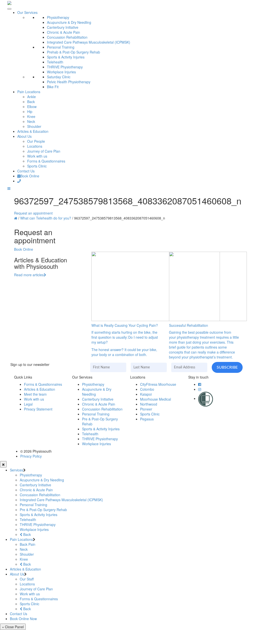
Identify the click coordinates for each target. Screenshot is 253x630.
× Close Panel (13, 626)
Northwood (148, 404)
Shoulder (34, 126)
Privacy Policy (31, 456)
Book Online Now (23, 618)
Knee (31, 116)
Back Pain (27, 544)
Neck (31, 121)
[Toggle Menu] (9, 9)
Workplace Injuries (61, 71)
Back (31, 101)
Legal (28, 404)
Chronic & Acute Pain (63, 32)
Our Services (27, 12)
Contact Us (26, 170)
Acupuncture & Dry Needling (69, 22)
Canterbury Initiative (62, 27)
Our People (36, 141)
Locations (34, 146)
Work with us (37, 156)
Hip (29, 111)
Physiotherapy (58, 17)
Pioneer (146, 409)
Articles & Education (32, 131)
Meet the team (35, 394)
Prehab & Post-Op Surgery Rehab (73, 52)
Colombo (147, 389)
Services (16, 469)
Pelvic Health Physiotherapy (68, 81)
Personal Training (60, 47)
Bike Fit (53, 86)
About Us (24, 136)
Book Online (29, 175)
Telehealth (55, 61)
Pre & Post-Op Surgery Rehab (43, 509)
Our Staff (27, 578)
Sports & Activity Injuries (65, 57)
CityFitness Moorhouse (158, 384)
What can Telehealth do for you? (45, 218)
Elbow (32, 106)
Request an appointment (33, 213)
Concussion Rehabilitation (67, 37)
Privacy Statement (38, 409)
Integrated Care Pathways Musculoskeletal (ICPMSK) (88, 42)
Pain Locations (28, 91)
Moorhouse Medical (155, 399)
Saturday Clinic (58, 76)
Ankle (31, 96)
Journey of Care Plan (43, 151)
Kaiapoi (146, 394)
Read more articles (29, 274)
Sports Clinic (37, 166)
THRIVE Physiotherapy (65, 66)
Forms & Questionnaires (46, 161)
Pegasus (147, 418)
